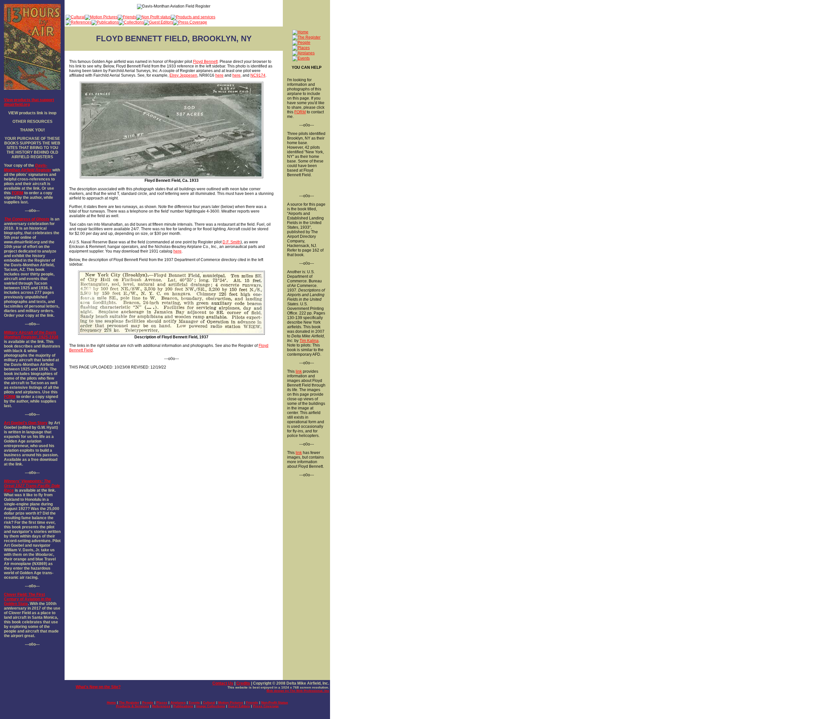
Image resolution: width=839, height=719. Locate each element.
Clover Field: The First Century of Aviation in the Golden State (27, 599)
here (219, 75)
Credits (243, 683)
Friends (252, 702)
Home (111, 702)
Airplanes (178, 702)
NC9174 (257, 75)
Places (161, 702)
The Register (129, 702)
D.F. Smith (232, 242)
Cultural (209, 702)
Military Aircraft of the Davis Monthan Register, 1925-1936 (31, 334)
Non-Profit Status (274, 702)
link (299, 371)
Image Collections (210, 706)
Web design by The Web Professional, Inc (297, 690)
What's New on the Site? (98, 687)
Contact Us (222, 683)
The (7, 219)
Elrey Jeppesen (183, 75)
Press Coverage (266, 706)
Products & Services (132, 706)
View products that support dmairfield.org (29, 102)
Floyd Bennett (205, 61)
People (147, 702)
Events (194, 702)
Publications (183, 706)
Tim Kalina (309, 340)
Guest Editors (239, 706)
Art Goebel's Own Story (26, 423)
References (161, 706)
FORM (17, 193)
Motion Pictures (230, 702)
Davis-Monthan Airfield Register (27, 167)
